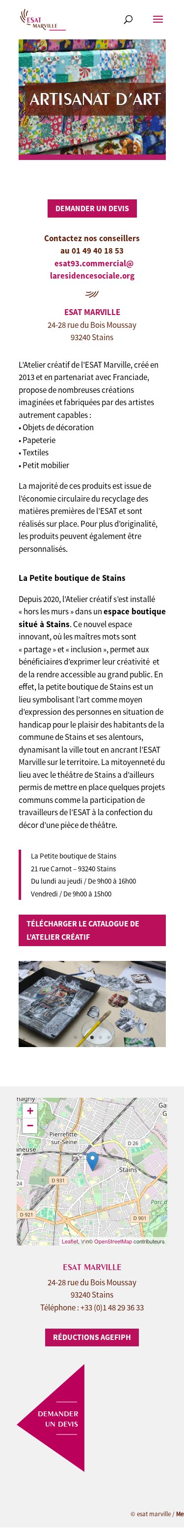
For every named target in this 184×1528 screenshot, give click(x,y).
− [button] (30, 1125)
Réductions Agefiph (92, 1337)
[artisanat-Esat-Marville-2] (92, 1044)
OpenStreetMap (113, 1241)
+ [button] (30, 1111)
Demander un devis (92, 208)
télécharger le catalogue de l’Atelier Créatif (82, 930)
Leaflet (70, 1241)
